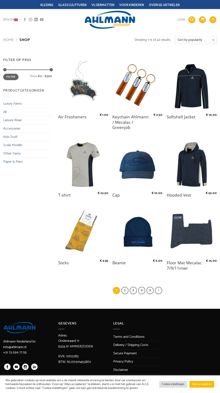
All (5, 112)
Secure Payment (125, 353)
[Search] (191, 19)
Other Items (12, 153)
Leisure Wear (12, 120)
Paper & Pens (13, 162)
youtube (16, 367)
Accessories (11, 129)
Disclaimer (120, 370)
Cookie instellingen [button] (173, 384)
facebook (7, 367)
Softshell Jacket (181, 117)
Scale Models (12, 145)
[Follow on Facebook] (25, 20)
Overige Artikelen (164, 5)
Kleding (46, 5)
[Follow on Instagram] (30, 20)
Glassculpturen (72, 5)
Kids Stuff (10, 137)
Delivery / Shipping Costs (130, 345)
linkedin (34, 367)
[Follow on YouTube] (41, 20)
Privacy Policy (123, 361)
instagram (25, 367)
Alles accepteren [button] (202, 384)
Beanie (119, 263)
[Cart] (202, 19)
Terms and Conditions (129, 337)
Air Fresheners (72, 117)
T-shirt (64, 195)
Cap (116, 195)
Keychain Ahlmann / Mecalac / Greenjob (130, 122)
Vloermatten (103, 5)
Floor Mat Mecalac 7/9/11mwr (184, 265)
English (8, 19)
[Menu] (212, 19)
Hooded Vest (179, 195)
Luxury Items (12, 104)
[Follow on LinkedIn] (36, 20)
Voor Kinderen (131, 5)
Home (8, 40)
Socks (63, 263)
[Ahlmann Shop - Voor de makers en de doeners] (110, 20)
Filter (10, 77)
